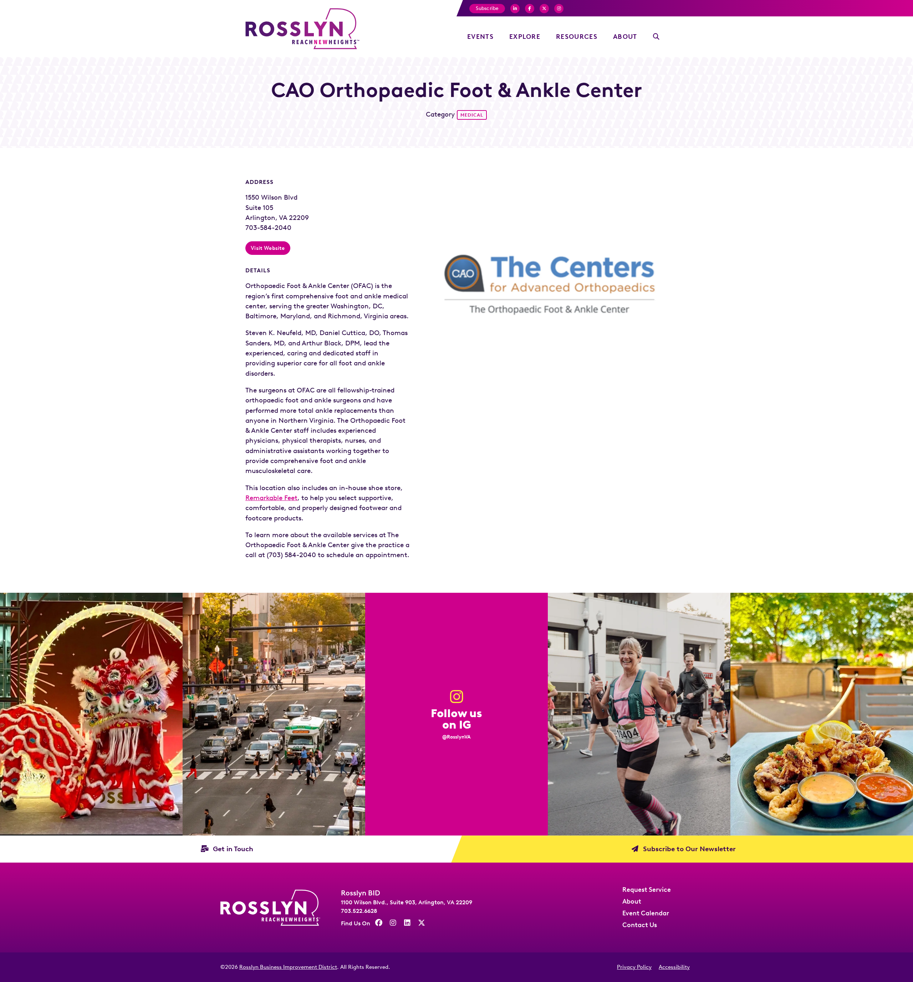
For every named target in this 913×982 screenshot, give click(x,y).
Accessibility (674, 967)
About (625, 37)
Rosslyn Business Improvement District (288, 967)
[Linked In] (407, 923)
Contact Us (639, 925)
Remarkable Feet (271, 498)
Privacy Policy (634, 967)
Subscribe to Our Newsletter (688, 849)
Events (480, 37)
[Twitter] (544, 8)
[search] (656, 37)
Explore (524, 37)
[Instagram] (558, 8)
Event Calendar (645, 913)
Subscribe (487, 8)
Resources (576, 37)
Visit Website (268, 248)
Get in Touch (232, 849)
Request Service (646, 890)
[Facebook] (515, 8)
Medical (471, 115)
